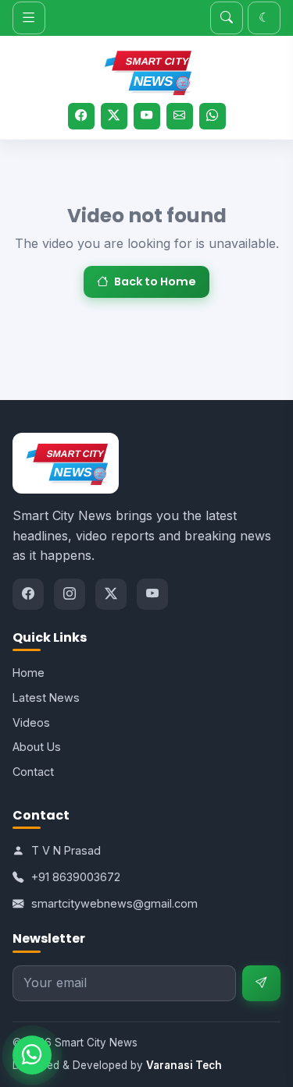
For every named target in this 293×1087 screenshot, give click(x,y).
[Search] (226, 18)
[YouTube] (147, 116)
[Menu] (29, 18)
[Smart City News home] (146, 70)
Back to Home (155, 281)
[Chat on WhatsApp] (32, 1055)
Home (29, 672)
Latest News (46, 697)
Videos (31, 722)
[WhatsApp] (212, 116)
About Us (37, 746)
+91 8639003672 (75, 876)
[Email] (179, 116)
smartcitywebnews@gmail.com (114, 903)
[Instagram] (69, 594)
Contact (33, 771)
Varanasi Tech (184, 1065)
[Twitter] (114, 116)
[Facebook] (81, 116)
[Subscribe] (261, 983)
